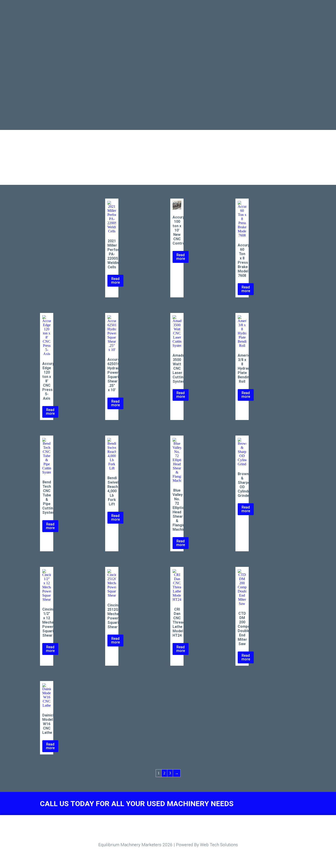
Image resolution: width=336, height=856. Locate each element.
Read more (115, 281)
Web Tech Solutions (219, 844)
